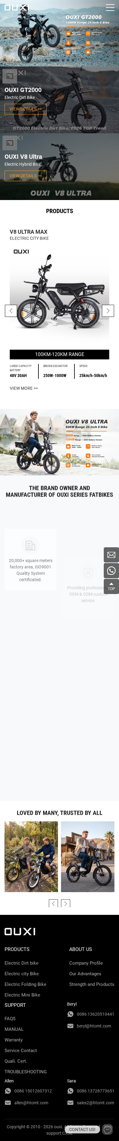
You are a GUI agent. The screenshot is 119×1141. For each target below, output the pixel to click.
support (15, 1005)
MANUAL (14, 1029)
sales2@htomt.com (95, 1102)
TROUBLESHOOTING (26, 1072)
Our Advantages (85, 973)
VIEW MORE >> (24, 388)
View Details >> (25, 109)
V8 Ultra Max (28, 232)
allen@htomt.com (31, 1102)
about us (80, 949)
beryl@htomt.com (94, 1026)
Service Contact (21, 1050)
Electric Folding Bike (25, 984)
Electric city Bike (22, 973)
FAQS (10, 1018)
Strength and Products (91, 984)
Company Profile (86, 963)
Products (17, 949)
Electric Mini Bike (22, 995)
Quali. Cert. (16, 1061)
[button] (108, 311)
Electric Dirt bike (21, 963)
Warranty (14, 1040)
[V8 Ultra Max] (59, 295)
